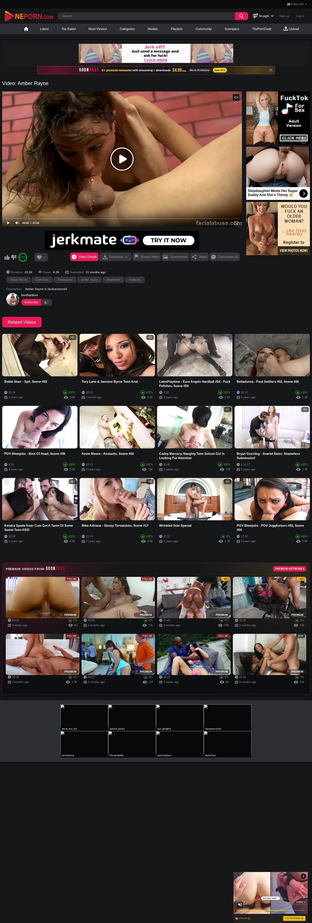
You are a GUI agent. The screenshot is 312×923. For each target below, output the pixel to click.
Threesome (65, 279)
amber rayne (89, 279)
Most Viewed (98, 29)
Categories (127, 29)
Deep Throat (19, 279)
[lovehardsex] (12, 299)
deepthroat (113, 279)
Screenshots (179, 257)
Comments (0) (228, 257)
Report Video (150, 257)
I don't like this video (13, 257)
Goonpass (232, 29)
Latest (44, 29)
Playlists (177, 29)
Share (203, 257)
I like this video (7, 257)
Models (153, 29)
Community (204, 29)
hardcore (135, 279)
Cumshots (42, 279)
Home (26, 29)
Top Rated (69, 29)
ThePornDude (261, 29)
